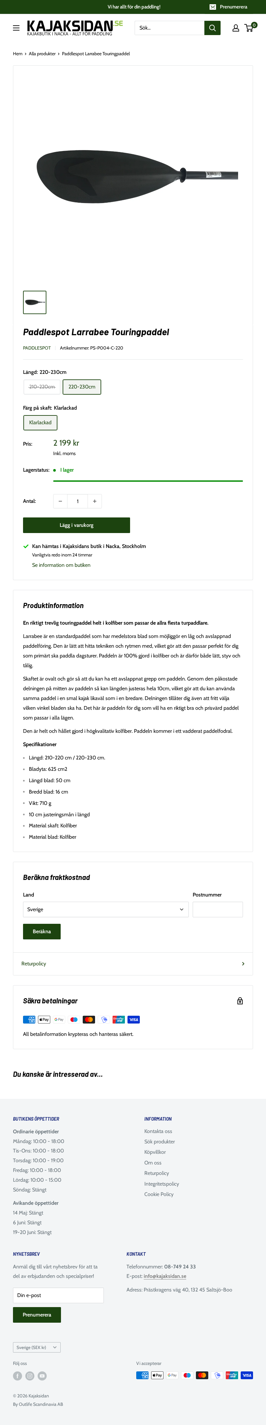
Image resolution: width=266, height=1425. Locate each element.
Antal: (29, 501)
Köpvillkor (155, 1152)
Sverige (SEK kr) (31, 1347)
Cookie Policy (159, 1194)
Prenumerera (233, 7)
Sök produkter (159, 1142)
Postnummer (207, 895)
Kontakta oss (158, 1131)
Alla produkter (42, 54)
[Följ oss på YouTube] (42, 1376)
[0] (249, 28)
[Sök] (212, 28)
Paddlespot (37, 348)
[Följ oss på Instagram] (29, 1376)
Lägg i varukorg (76, 525)
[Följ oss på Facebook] (17, 1376)
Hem (17, 54)
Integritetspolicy (161, 1184)
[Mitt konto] (236, 28)
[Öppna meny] (16, 28)
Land (28, 895)
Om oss (153, 1163)
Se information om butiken (61, 565)
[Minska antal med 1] (60, 501)
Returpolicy (33, 964)
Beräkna (42, 931)
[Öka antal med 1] (95, 501)
